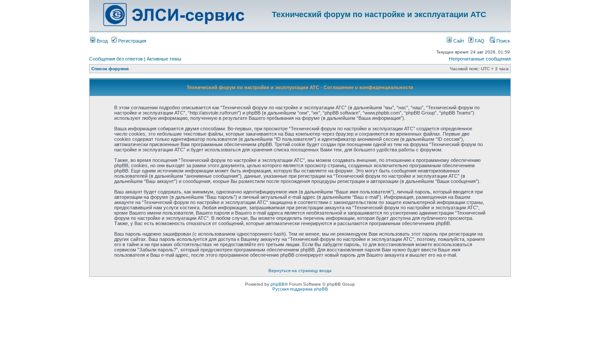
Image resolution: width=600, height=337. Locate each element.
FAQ (478, 40)
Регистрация (131, 40)
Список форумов (110, 68)
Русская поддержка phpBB (300, 289)
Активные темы (164, 58)
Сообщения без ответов (116, 58)
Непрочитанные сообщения (480, 58)
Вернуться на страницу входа (300, 270)
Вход (101, 40)
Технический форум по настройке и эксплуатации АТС (379, 14)
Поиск (502, 40)
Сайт (458, 40)
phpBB (278, 284)
